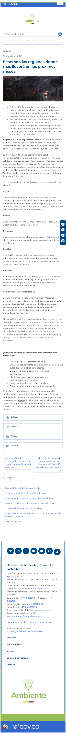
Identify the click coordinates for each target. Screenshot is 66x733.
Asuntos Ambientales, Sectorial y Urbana (25, 493)
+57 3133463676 (29, 607)
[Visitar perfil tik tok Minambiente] (57, 551)
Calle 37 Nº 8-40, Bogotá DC (33, 588)
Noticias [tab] (14, 417)
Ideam (55, 334)
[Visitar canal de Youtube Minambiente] (34, 551)
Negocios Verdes (13, 521)
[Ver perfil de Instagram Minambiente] (18, 551)
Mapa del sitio (14, 644)
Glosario (11, 664)
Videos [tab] (13, 436)
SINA (40, 131)
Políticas (11, 637)
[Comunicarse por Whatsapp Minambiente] (49, 551)
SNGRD (21, 400)
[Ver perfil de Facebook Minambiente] (26, 551)
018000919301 (37, 604)
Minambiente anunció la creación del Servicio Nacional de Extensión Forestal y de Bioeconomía (48, 462)
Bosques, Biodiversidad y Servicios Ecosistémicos (29, 503)
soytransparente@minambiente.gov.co (25, 616)
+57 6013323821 (28, 598)
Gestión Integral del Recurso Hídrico (23, 488)
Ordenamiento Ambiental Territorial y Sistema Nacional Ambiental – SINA (32, 515)
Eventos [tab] (14, 445)
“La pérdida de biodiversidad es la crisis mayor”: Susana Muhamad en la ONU (18, 462)
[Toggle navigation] (60, 3)
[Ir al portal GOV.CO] (11, 4)
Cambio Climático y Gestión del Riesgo (24, 508)
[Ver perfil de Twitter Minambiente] (10, 551)
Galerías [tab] (14, 426)
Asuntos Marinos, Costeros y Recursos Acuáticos (29, 498)
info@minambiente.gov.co (39, 610)
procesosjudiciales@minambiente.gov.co (26, 631)
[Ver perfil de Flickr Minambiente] (42, 551)
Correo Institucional (17, 658)
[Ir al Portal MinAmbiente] (32, 18)
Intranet (11, 651)
